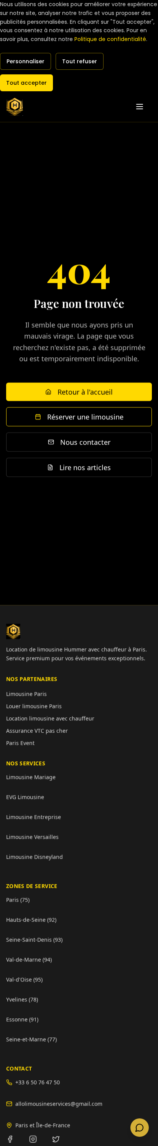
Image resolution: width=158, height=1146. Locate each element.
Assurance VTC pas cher (37, 730)
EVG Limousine (25, 796)
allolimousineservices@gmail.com (58, 1103)
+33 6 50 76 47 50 (37, 1081)
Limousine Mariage (31, 776)
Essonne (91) (22, 1019)
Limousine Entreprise (33, 816)
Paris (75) (18, 899)
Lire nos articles (85, 467)
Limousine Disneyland (34, 856)
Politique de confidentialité (110, 39)
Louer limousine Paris (34, 705)
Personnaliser (25, 61)
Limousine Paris (26, 693)
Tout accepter (26, 83)
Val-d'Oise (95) (24, 979)
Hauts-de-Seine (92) (31, 919)
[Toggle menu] (143, 106)
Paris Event (20, 742)
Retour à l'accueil (85, 391)
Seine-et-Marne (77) (31, 1038)
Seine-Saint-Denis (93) (34, 939)
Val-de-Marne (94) (29, 959)
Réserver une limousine (85, 416)
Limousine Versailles (32, 836)
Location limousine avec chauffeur (50, 718)
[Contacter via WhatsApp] (139, 1127)
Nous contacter (85, 442)
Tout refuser (79, 61)
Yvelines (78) (22, 999)
